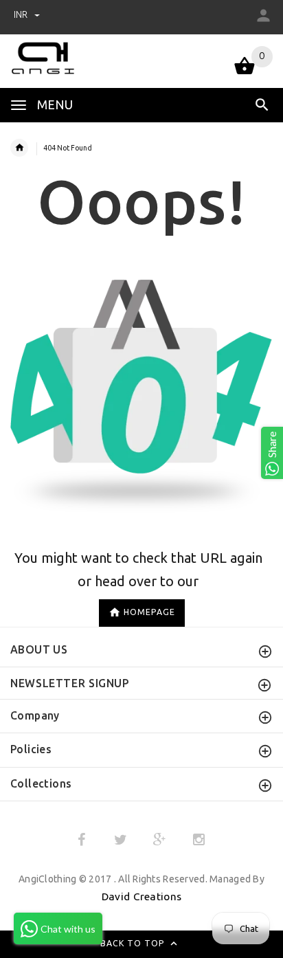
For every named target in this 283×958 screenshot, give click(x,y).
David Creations (141, 896)
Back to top (134, 943)
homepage (149, 612)
